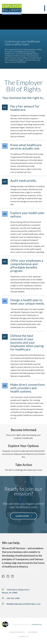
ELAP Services (37, 624)
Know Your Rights (17, 632)
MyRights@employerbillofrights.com (24, 604)
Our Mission (33, 632)
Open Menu (44, 8)
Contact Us (23, 636)
